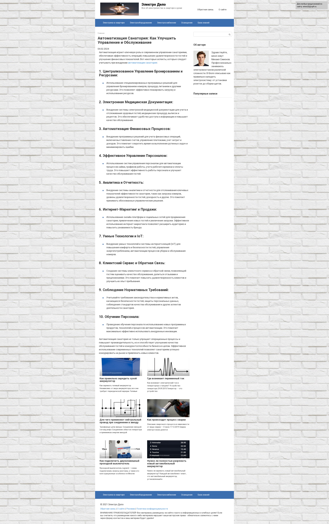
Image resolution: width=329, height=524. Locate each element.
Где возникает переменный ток (165, 378)
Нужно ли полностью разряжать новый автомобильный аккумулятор (166, 463)
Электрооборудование (141, 22)
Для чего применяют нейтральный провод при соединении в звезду (120, 421)
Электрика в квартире (114, 22)
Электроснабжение (166, 22)
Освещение (187, 22)
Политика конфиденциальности (152, 509)
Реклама (130, 509)
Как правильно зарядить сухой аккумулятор (118, 380)
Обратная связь (205, 9)
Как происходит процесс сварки (166, 419)
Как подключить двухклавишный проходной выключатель (119, 462)
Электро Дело (153, 4)
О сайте (222, 9)
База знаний (203, 22)
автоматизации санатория (142, 62)
